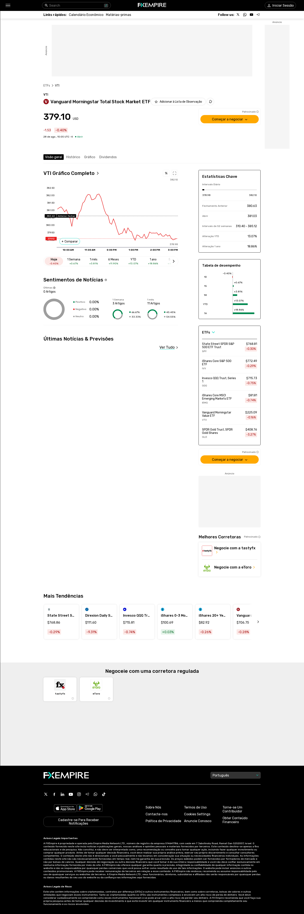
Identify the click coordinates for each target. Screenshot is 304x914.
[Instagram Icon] (79, 794)
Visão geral (53, 157)
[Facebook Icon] (54, 794)
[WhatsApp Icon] (95, 794)
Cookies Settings (197, 814)
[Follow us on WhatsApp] (244, 14)
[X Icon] (45, 794)
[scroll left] (253, 622)
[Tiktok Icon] (103, 794)
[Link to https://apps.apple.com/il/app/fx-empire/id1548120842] (65, 808)
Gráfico (89, 157)
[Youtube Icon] (70, 794)
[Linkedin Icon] (62, 794)
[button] (7, 5)
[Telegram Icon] (87, 794)
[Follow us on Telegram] (258, 14)
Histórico (73, 157)
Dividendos (108, 157)
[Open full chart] (174, 173)
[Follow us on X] (238, 14)
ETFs (46, 85)
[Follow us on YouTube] (251, 14)
